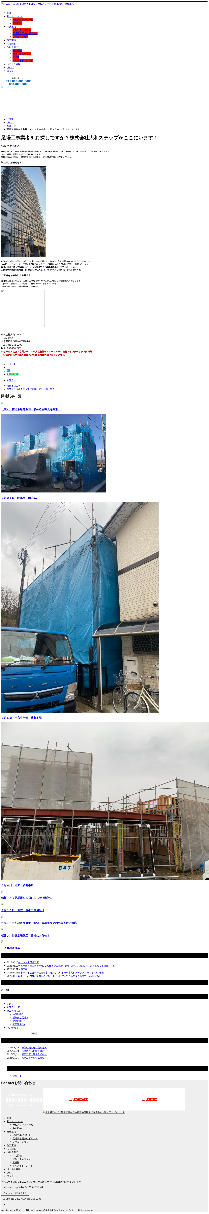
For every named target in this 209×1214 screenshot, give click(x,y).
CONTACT (11, 88)
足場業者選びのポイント (25, 33)
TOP (9, 13)
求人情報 (12, 1027)
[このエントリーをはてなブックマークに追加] (8, 371)
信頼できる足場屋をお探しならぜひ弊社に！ (28, 897)
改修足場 (19, 1020)
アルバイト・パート (23, 60)
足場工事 (22, 969)
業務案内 (11, 26)
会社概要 (17, 23)
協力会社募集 (13, 64)
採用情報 (17, 50)
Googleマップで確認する (15, 1193)
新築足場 (19, 1024)
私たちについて (15, 16)
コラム (10, 71)
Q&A (10, 1003)
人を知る (11, 43)
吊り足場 (18, 1014)
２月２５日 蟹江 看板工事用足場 (22, 910)
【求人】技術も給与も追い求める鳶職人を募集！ (31, 409)
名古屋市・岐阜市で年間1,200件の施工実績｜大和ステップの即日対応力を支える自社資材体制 (66, 965)
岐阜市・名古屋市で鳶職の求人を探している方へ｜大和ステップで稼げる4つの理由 (61, 972)
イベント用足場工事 (28, 962)
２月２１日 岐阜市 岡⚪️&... (19, 497)
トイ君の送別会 (10, 948)
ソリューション (20, 36)
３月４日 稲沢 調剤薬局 (17, 885)
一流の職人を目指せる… (34, 1047)
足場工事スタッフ (22, 53)
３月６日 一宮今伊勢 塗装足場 (21, 717)
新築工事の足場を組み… (34, 1054)
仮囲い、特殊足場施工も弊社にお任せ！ (25, 935)
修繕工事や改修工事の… (34, 1057)
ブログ (10, 67)
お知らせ (17, 146)
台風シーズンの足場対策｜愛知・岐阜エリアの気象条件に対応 (39, 923)
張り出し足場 (20, 1017)
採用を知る (12, 47)
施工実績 (11, 40)
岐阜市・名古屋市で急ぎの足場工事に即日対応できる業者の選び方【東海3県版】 (59, 976)
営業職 (16, 57)
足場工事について (22, 30)
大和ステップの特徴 (23, 19)
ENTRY (151, 1099)
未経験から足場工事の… (34, 1050)
